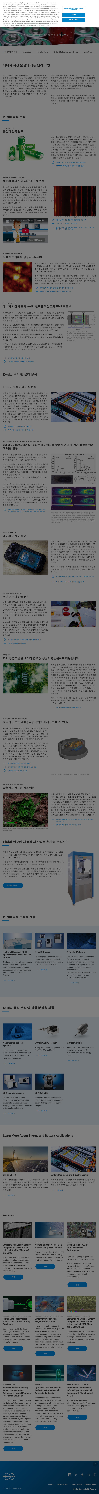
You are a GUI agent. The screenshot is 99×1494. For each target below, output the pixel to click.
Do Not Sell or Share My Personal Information (73, 8)
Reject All (73, 14)
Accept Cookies (73, 19)
